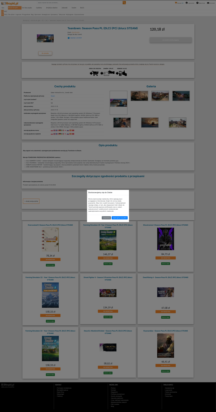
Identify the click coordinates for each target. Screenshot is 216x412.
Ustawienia (106, 218)
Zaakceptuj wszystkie (120, 218)
